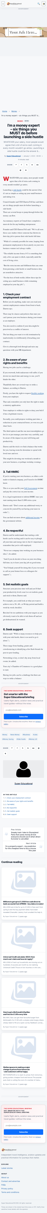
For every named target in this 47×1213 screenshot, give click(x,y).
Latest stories (7, 1168)
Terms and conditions (10, 1192)
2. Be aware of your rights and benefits (19, 801)
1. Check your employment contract (18, 798)
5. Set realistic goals (12, 811)
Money (14, 111)
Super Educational (14, 156)
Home (4, 111)
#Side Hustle (21, 739)
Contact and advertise (10, 1181)
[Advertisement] (23, 81)
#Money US (33, 739)
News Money (15, 735)
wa (37, 165)
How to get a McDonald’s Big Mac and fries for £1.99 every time (16, 1013)
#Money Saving (7, 739)
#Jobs (35, 735)
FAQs (3, 1185)
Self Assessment (30, 488)
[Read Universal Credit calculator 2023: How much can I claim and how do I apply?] (23, 937)
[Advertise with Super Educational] (23, 32)
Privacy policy (7, 1188)
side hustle (17, 190)
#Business (26, 735)
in (32, 165)
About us (5, 1177)
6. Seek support (11, 814)
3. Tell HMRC (10, 804)
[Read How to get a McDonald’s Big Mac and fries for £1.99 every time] (23, 992)
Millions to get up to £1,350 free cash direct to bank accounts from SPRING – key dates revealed (23, 903)
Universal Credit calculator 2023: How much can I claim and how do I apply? (19, 958)
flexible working (37, 393)
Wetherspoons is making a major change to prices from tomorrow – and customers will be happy (16, 1069)
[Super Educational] (15, 3)
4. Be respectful (11, 808)
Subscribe (23, 716)
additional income (33, 517)
